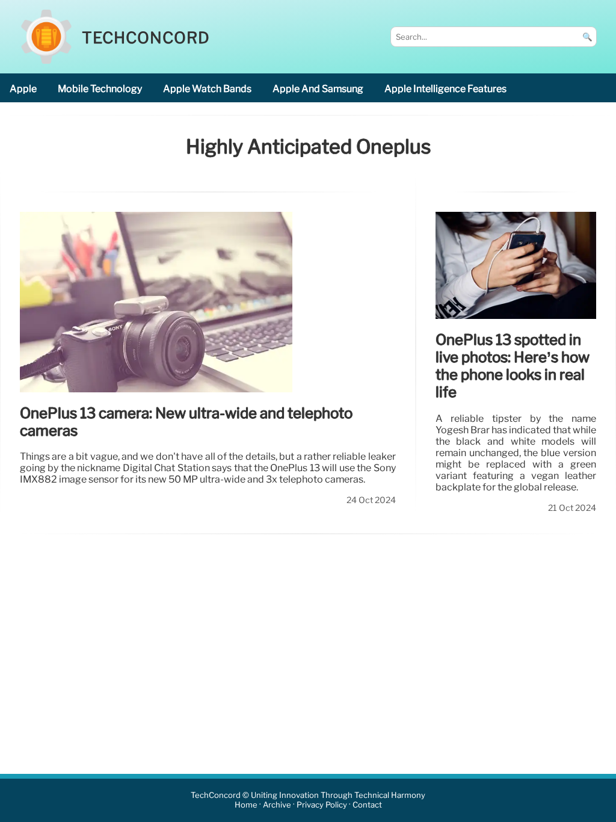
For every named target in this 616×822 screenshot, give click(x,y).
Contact (367, 805)
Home (246, 805)
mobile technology (100, 88)
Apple (23, 88)
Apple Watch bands (207, 88)
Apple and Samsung (318, 88)
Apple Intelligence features (445, 88)
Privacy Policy (322, 805)
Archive (277, 805)
